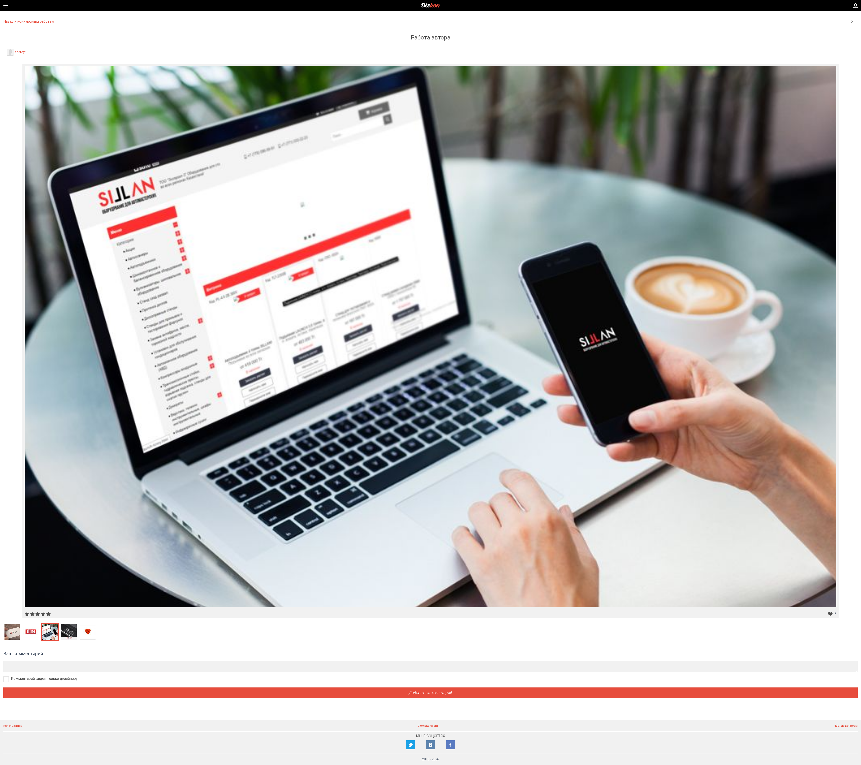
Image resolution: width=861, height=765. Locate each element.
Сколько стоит (428, 725)
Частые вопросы (846, 725)
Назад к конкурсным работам (28, 21)
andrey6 (20, 52)
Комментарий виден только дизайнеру (44, 678)
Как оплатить (12, 725)
